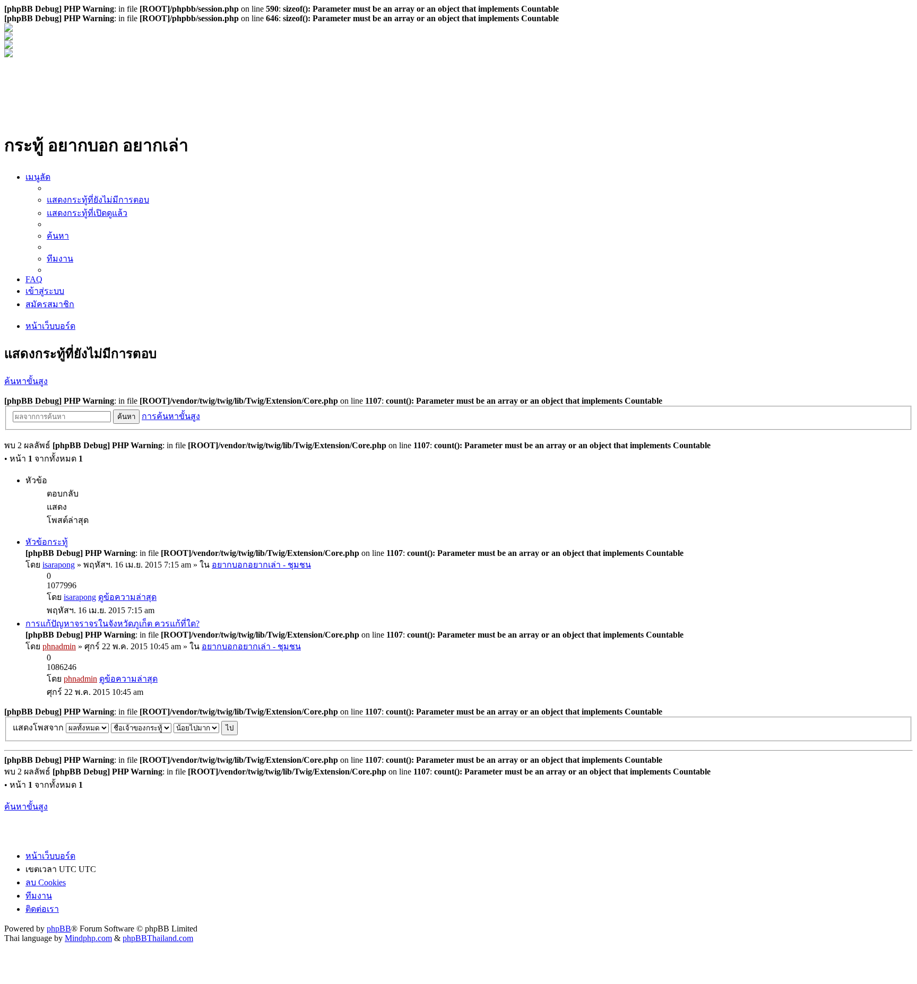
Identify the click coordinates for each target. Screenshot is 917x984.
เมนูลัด (37, 176)
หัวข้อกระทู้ (46, 541)
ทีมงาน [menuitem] (60, 258)
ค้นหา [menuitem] (58, 235)
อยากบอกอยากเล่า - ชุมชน (261, 564)
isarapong (58, 564)
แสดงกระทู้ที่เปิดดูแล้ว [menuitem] (87, 212)
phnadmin (59, 646)
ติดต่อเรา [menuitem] (42, 908)
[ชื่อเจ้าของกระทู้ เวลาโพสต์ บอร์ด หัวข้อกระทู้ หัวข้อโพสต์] (141, 727)
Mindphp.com (88, 938)
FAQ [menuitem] (33, 279)
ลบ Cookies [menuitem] (45, 882)
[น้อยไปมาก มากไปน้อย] (196, 727)
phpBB (59, 928)
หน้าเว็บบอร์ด (50, 325)
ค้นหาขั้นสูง (26, 381)
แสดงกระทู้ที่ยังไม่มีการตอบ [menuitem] (98, 199)
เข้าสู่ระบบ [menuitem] (44, 290)
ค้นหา (126, 417)
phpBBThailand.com (158, 938)
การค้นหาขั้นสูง (171, 416)
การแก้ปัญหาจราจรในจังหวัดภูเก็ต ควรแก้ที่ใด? (112, 623)
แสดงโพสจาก (39, 727)
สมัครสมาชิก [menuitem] (49, 304)
